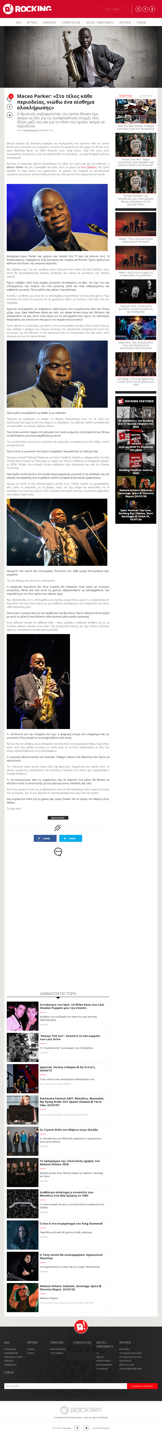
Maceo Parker (58, 812)
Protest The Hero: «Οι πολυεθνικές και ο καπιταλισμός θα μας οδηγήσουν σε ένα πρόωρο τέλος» (136, 200)
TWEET (72, 833)
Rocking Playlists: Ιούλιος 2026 (136, 471)
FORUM (141, 22)
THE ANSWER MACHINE (130, 1363)
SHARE (46, 833)
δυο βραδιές (89, 167)
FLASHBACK (102, 1363)
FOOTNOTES (125, 1355)
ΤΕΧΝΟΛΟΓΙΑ (10, 1359)
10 (97, 1347)
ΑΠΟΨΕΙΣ (125, 22)
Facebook (145, 9)
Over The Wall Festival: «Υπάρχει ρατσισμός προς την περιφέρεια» (135, 127)
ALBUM (30, 1344)
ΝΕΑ (18, 22)
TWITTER (86, 1423)
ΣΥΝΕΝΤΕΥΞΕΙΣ (71, 22)
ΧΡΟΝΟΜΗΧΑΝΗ (104, 1359)
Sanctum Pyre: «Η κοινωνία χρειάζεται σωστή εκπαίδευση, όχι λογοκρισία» (136, 308)
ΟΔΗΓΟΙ (100, 1351)
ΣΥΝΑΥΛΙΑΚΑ (10, 1344)
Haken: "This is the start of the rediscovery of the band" (136, 240)
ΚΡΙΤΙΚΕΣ (32, 22)
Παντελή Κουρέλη (30, 130)
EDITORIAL (124, 1344)
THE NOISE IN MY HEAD (130, 1347)
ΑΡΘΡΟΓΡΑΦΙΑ (103, 1355)
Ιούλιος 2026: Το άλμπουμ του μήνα (136, 448)
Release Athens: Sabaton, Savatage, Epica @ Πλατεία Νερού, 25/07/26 (136, 493)
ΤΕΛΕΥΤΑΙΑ (125, 95)
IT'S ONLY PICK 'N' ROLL (130, 1351)
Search (138, 9)
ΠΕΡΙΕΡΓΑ (9, 1355)
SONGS (30, 1347)
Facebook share (9, 107)
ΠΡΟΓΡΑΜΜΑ (56, 1347)
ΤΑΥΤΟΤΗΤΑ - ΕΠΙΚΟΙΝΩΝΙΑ (62, 1423)
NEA (6, 1337)
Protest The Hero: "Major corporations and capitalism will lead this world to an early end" (136, 162)
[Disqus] (58, 884)
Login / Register (113, 9)
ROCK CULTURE (126, 1359)
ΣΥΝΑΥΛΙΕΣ (49, 22)
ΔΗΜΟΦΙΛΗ (146, 95)
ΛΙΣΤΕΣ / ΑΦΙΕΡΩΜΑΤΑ (100, 22)
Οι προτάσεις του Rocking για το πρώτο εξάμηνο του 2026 (136, 423)
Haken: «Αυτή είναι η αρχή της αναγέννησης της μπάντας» (135, 274)
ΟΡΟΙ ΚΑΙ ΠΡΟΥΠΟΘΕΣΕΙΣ (100, 1423)
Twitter (152, 9)
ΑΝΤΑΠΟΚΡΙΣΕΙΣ (58, 1344)
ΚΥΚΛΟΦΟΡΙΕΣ (11, 1347)
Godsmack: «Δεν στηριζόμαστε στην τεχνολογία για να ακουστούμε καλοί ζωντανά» (135, 345)
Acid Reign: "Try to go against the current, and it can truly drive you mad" (136, 381)
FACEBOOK (77, 1423)
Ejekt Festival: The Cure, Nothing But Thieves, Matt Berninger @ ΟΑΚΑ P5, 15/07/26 (135, 515)
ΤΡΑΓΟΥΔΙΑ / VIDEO (13, 1351)
